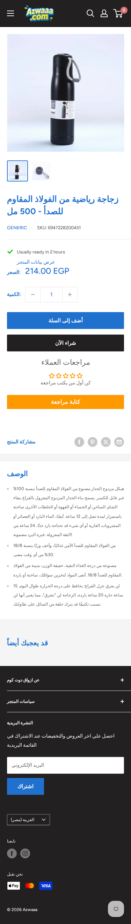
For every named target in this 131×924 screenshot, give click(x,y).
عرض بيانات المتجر (36, 262)
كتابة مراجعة (65, 401)
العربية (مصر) (22, 819)
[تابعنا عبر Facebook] (12, 853)
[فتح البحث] (90, 13)
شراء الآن (65, 343)
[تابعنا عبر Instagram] (25, 853)
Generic (17, 227)
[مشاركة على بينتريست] (92, 442)
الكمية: (14, 294)
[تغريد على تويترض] (106, 442)
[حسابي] (104, 13)
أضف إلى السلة (66, 320)
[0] (118, 13)
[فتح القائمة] (10, 13)
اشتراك (25, 786)
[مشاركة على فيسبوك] (79, 442)
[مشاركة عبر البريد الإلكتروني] (119, 442)
